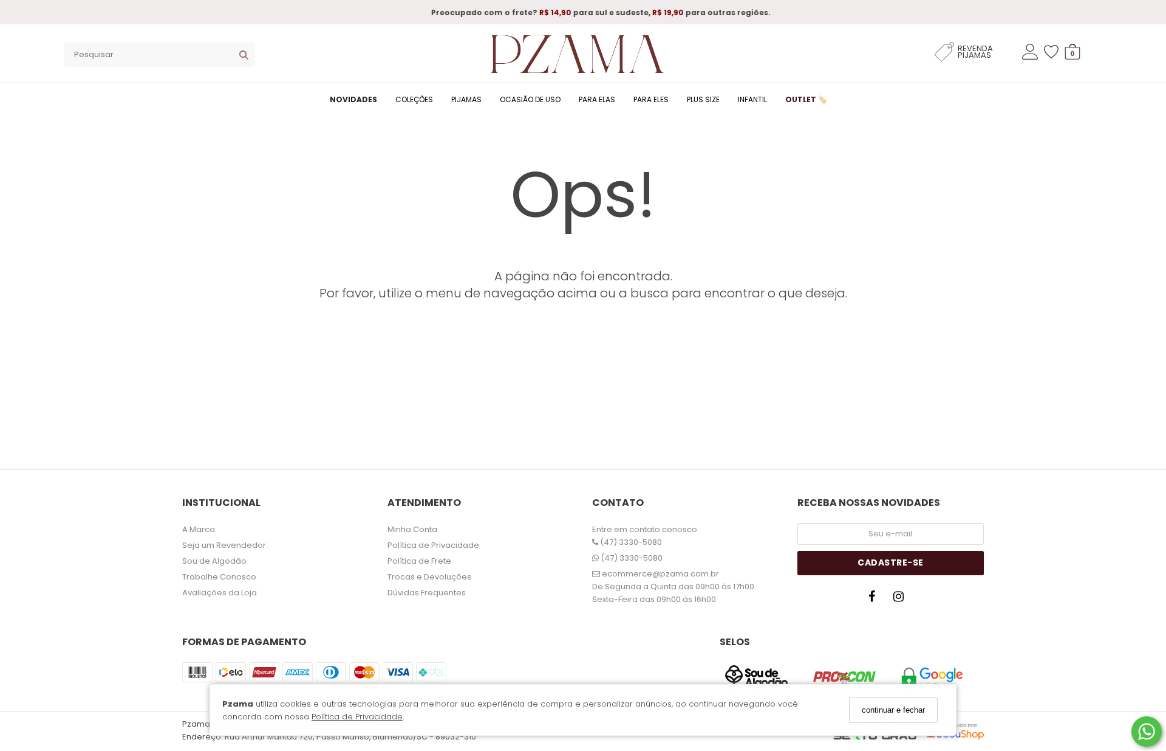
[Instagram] (901, 599)
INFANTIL (752, 99)
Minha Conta (412, 529)
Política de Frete (419, 561)
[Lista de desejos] (1054, 52)
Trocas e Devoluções (429, 577)
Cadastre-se (890, 562)
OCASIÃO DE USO (530, 99)
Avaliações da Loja (219, 592)
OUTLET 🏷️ (806, 99)
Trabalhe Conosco (219, 577)
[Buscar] (244, 55)
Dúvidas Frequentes (426, 592)
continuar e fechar (893, 710)
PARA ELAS (597, 99)
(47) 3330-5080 (630, 542)
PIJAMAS (466, 99)
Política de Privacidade (357, 716)
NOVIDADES (353, 99)
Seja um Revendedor (224, 545)
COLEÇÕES (414, 99)
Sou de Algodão (214, 561)
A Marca (198, 529)
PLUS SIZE (703, 99)
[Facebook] (874, 599)
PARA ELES (651, 99)
